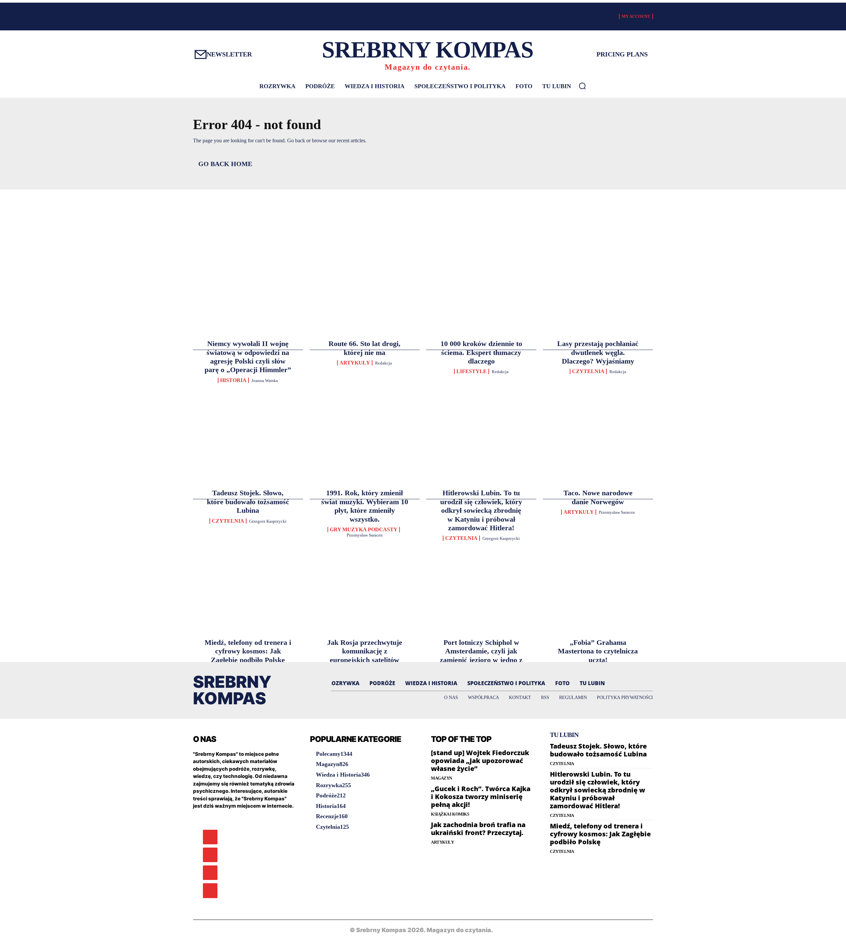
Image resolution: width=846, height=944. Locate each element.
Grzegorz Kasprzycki (268, 521)
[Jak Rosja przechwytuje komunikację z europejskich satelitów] (365, 550)
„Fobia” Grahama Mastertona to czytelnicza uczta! (598, 651)
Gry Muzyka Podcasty (364, 529)
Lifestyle (471, 371)
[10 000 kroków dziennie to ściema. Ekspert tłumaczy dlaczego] (481, 260)
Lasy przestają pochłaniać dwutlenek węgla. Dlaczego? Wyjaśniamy (597, 352)
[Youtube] (210, 890)
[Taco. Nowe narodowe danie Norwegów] (598, 400)
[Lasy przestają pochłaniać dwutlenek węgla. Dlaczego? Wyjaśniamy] (598, 260)
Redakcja (383, 363)
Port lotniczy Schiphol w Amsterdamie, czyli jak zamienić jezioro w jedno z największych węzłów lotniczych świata (481, 660)
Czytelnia (588, 371)
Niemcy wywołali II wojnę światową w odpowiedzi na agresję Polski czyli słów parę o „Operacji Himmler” (248, 356)
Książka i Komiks (450, 814)
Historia (233, 380)
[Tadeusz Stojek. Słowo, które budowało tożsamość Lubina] (248, 400)
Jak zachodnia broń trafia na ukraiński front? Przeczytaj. (478, 828)
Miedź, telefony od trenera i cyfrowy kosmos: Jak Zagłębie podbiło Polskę (248, 651)
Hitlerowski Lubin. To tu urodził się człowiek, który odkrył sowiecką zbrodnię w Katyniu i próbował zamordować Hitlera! (481, 510)
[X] (210, 872)
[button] (582, 86)
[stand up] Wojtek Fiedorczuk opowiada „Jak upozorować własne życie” (480, 760)
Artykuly (578, 512)
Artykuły (354, 363)
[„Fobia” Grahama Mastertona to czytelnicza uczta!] (598, 550)
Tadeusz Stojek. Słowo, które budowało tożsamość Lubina (248, 501)
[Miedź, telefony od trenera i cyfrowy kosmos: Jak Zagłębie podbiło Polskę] (248, 550)
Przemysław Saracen (365, 535)
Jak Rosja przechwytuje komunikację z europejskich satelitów (364, 651)
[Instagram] (210, 855)
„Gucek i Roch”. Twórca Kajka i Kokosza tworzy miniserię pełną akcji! (480, 796)
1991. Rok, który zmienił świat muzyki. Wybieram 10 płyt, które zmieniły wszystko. (364, 506)
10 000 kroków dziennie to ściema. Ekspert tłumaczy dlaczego (481, 352)
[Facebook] (210, 837)
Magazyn (441, 778)
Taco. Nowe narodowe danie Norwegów (598, 497)
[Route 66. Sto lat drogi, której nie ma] (365, 260)
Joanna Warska (264, 380)
